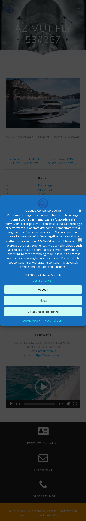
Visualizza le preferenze (43, 311)
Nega (43, 300)
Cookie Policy (31, 320)
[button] (80, 211)
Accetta (43, 289)
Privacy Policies (52, 320)
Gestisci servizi (42, 280)
